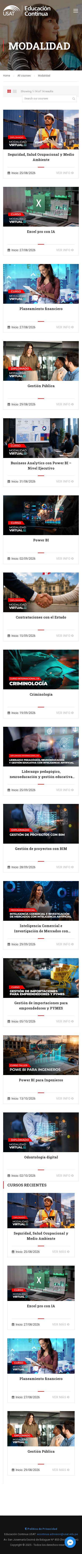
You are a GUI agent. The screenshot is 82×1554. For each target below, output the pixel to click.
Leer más (41, 129)
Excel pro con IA (41, 231)
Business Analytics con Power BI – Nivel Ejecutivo (41, 465)
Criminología (41, 694)
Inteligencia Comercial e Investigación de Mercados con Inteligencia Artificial (41, 928)
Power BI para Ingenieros (41, 1080)
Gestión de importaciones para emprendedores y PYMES (41, 1005)
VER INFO (63, 173)
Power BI (41, 540)
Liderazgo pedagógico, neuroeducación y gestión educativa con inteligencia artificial (41, 774)
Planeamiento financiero (41, 308)
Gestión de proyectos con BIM (41, 848)
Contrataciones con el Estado (41, 617)
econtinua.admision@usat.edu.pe (57, 1534)
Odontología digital (41, 1157)
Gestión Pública (41, 386)
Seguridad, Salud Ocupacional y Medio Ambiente (41, 157)
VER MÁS (59, 1252)
